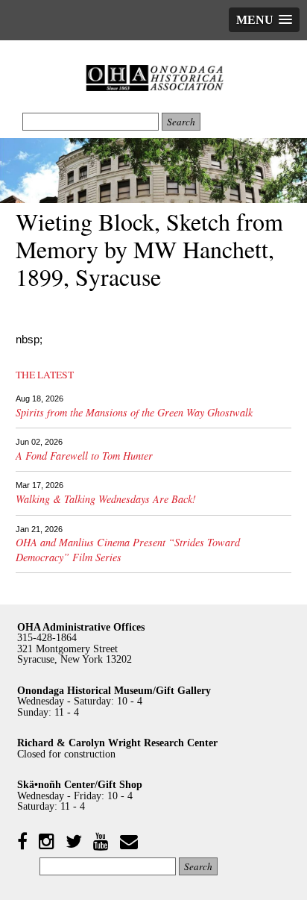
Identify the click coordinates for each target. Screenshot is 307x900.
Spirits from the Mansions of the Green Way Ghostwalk (134, 412)
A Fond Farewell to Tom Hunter (84, 456)
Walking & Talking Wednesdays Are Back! (106, 499)
